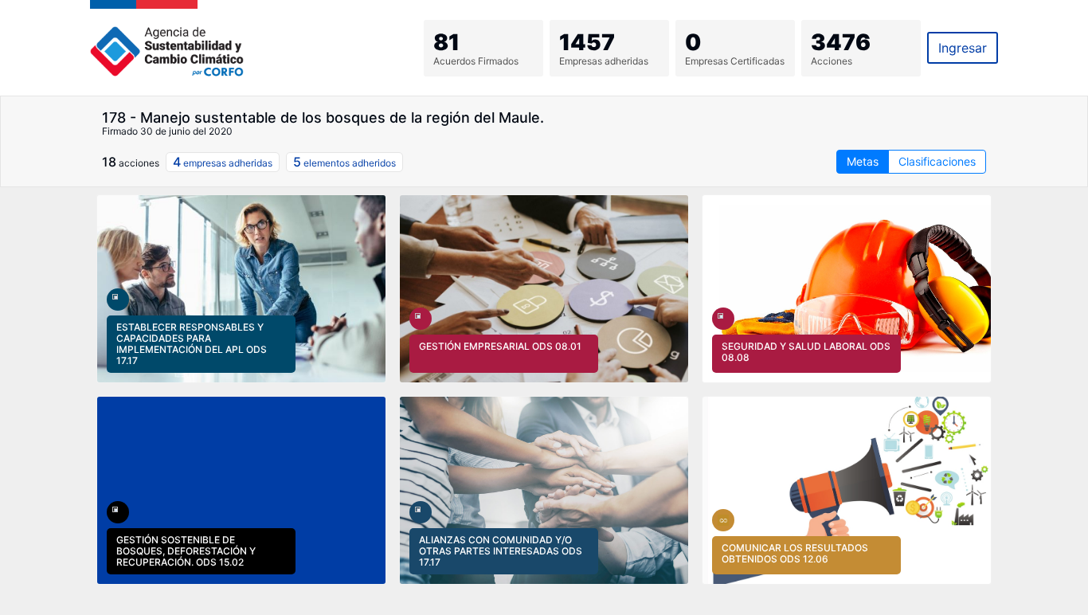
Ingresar (962, 48)
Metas (863, 161)
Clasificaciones (937, 161)
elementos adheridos (344, 162)
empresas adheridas (222, 162)
